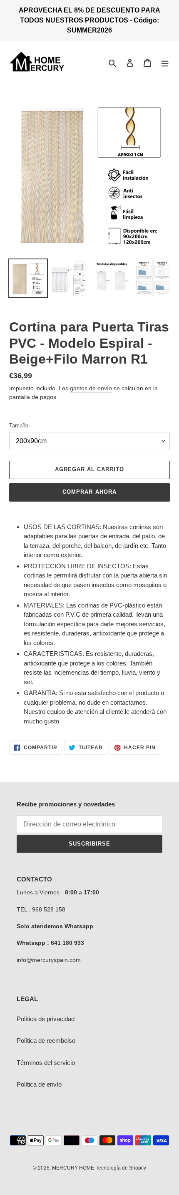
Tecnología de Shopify (121, 1168)
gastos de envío (91, 388)
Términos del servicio (46, 1062)
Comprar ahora (89, 492)
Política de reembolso (46, 1040)
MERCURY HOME (73, 1168)
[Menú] (165, 63)
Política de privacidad (46, 1018)
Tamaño (18, 425)
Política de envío (39, 1084)
